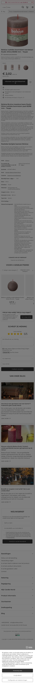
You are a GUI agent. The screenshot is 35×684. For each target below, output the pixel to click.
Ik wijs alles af (17, 675)
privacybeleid (29, 657)
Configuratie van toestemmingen (17, 680)
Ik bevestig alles (17, 670)
